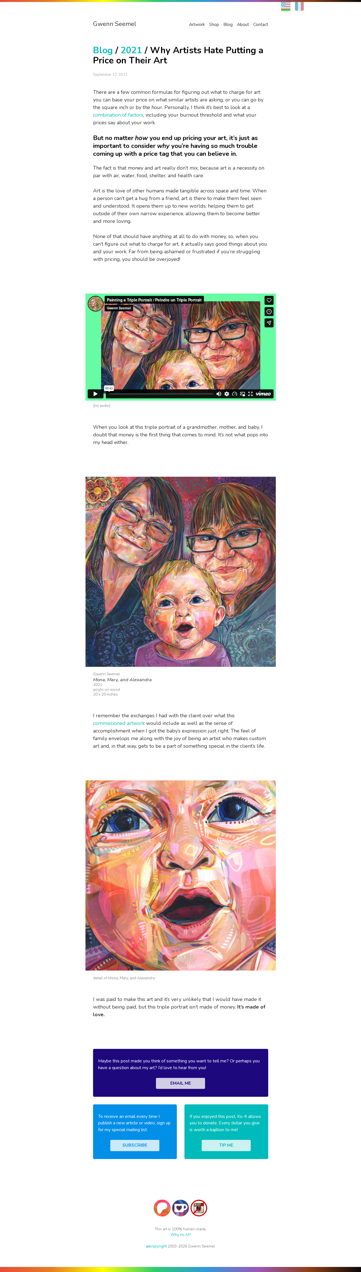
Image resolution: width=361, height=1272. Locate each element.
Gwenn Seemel (114, 24)
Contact (260, 24)
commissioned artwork (119, 723)
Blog (228, 24)
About (243, 24)
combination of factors (118, 115)
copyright (156, 1246)
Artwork (197, 24)
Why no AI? (181, 1234)
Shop (214, 24)
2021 (131, 50)
